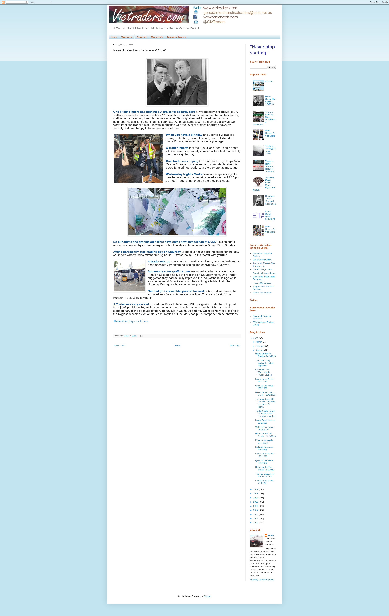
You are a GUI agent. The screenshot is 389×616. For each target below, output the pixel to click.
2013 (256, 514)
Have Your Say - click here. (131, 321)
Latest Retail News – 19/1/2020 (265, 421)
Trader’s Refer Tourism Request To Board (269, 166)
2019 (256, 489)
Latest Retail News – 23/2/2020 (270, 215)
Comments (126, 37)
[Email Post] (141, 336)
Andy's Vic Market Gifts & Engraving (264, 264)
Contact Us (157, 37)
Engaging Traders (176, 37)
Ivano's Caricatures (262, 283)
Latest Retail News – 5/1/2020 (265, 481)
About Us (142, 37)
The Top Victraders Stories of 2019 (264, 475)
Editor (271, 535)
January (260, 350)
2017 (256, 497)
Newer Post (119, 345)
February (260, 346)
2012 (256, 518)
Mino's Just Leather (262, 292)
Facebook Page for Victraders (262, 317)
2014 (256, 510)
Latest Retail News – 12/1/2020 (265, 454)
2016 (256, 502)
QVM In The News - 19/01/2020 (264, 428)
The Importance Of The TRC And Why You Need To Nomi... (265, 403)
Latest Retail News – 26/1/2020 (265, 380)
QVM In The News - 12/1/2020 (264, 461)
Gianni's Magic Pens (262, 269)
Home (114, 37)
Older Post (235, 345)
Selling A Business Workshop (264, 448)
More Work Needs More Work (264, 441)
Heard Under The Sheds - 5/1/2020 (264, 468)
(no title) (269, 81)
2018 (256, 493)
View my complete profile (262, 579)
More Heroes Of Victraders (270, 133)
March (259, 342)
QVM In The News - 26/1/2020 (264, 386)
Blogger (207, 596)
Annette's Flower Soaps (264, 273)
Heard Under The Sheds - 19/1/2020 (265, 393)
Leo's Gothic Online (262, 259)
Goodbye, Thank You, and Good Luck (270, 200)
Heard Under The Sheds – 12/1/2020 (265, 434)
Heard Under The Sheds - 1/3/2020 (270, 100)
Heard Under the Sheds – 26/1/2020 (265, 354)
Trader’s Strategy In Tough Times (270, 150)
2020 (256, 338)
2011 (255, 522)
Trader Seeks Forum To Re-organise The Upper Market (265, 413)
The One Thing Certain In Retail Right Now (264, 363)
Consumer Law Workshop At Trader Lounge (263, 372)
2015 (256, 506)
